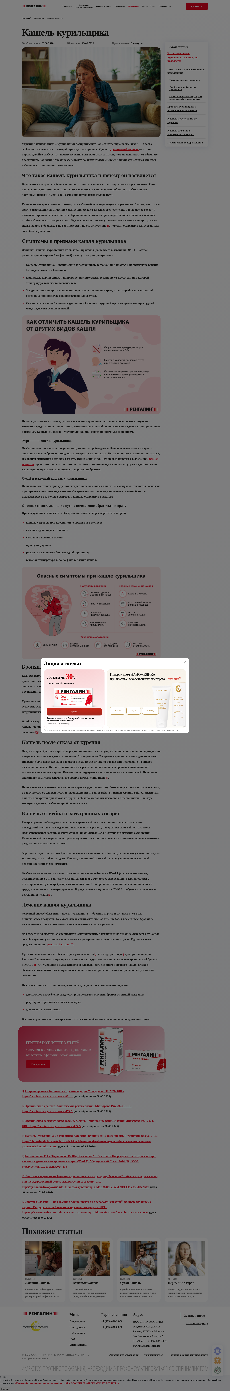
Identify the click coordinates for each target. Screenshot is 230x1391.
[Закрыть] (185, 661)
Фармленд (150, 711)
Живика (117, 711)
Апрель (133, 711)
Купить (74, 711)
